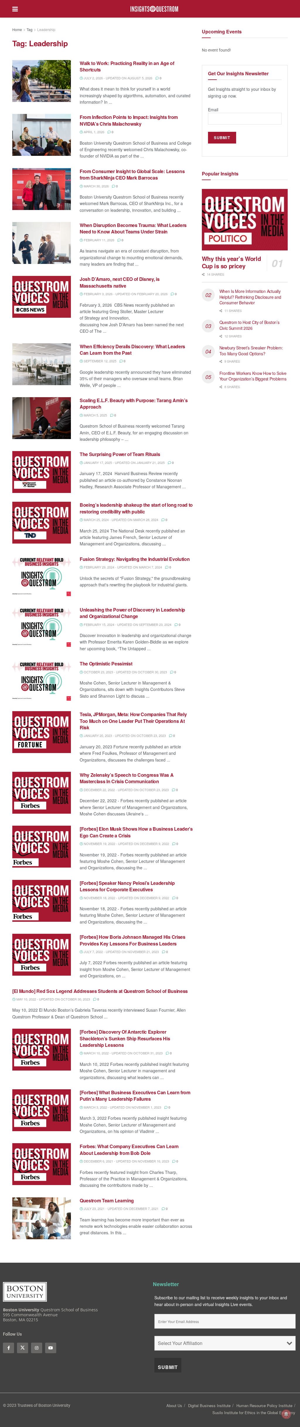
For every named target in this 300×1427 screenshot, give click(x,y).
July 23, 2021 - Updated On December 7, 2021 (120, 1208)
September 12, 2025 (99, 361)
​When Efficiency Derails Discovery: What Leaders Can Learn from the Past (132, 349)
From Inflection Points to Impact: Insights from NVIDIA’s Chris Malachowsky (129, 120)
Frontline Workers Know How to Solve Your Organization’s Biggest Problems (253, 376)
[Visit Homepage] (154, 9)
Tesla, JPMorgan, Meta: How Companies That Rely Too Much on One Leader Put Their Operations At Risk (133, 721)
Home (17, 29)
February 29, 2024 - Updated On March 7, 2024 (122, 567)
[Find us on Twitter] (22, 1348)
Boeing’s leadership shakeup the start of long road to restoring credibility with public (136, 508)
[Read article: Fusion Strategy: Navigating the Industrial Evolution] (41, 577)
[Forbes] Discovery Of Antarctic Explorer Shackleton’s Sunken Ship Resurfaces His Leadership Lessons (125, 1038)
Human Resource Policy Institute (264, 1405)
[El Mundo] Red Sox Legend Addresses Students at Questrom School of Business (100, 991)
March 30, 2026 (96, 186)
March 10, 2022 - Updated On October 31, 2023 (123, 1053)
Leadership (46, 29)
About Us (174, 1405)
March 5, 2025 (95, 415)
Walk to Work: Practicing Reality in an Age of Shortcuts (127, 66)
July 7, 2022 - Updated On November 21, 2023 (121, 951)
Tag (30, 29)
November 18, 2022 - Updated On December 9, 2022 (126, 897)
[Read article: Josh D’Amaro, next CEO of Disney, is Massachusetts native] (41, 297)
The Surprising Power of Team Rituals (120, 454)
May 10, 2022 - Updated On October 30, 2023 (53, 999)
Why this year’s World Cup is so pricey (231, 262)
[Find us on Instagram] (36, 1348)
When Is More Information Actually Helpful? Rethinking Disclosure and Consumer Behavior (250, 296)
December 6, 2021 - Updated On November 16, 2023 (126, 1161)
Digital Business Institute (209, 1405)
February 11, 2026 (98, 240)
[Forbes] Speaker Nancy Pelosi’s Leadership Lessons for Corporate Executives (127, 886)
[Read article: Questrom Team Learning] (41, 1218)
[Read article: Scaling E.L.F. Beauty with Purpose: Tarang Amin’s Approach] (41, 418)
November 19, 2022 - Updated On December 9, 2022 (126, 843)
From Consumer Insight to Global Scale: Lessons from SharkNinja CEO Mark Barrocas (132, 174)
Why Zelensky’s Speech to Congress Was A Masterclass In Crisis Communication (127, 778)
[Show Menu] (15, 9)
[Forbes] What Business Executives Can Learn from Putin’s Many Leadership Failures (135, 1095)
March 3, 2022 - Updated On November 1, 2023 (122, 1107)
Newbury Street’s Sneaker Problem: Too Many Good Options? (251, 350)
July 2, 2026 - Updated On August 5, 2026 (117, 78)
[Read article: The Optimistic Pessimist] (41, 681)
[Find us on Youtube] (50, 1348)
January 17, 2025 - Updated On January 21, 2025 (124, 462)
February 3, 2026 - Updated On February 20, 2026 (125, 293)
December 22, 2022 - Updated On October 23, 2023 (126, 789)
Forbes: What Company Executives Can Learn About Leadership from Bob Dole (129, 1149)
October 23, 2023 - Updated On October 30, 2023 (125, 672)
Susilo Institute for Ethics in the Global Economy (253, 1412)
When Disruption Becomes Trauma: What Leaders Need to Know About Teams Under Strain (133, 228)
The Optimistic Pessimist (106, 663)
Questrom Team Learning (107, 1200)
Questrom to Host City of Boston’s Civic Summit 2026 (249, 325)
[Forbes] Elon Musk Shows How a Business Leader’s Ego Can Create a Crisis (136, 832)
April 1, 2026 (93, 131)
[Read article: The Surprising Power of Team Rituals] (41, 472)
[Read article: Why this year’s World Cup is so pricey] (245, 219)
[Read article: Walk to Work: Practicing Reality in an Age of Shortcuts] (41, 81)
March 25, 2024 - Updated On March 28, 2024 (120, 519)
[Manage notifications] (286, 1414)
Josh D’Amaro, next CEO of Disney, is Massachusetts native (119, 282)
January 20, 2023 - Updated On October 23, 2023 (124, 735)
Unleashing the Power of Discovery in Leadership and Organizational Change (132, 612)
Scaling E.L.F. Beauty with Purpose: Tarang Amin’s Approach (134, 403)
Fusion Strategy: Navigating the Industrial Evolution (135, 559)
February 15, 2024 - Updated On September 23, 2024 (127, 624)
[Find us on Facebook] (8, 1348)
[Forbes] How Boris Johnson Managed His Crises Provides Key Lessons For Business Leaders (132, 940)
